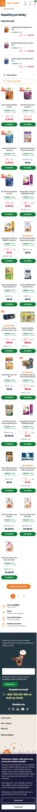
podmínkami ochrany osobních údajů (14, 679)
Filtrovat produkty (14, 81)
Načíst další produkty (18, 587)
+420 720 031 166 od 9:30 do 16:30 (18, 696)
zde (25, 794)
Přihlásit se (10, 684)
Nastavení (18, 800)
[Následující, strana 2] (18, 596)
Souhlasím (18, 807)
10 (24, 596)
